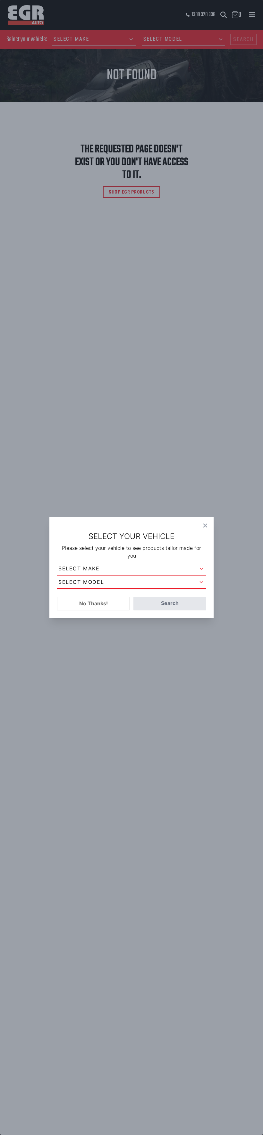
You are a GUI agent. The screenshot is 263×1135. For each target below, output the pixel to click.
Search (170, 603)
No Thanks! (93, 603)
